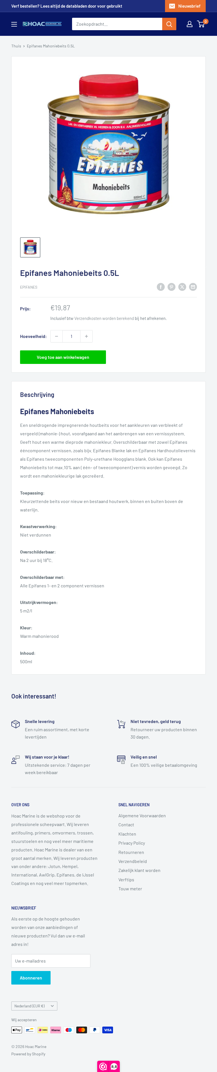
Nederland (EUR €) (29, 1005)
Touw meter (130, 888)
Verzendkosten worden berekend (104, 318)
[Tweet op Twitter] (182, 286)
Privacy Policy (131, 842)
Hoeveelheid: (33, 336)
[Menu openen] (14, 24)
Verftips (126, 879)
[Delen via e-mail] (193, 286)
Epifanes (28, 287)
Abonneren (31, 977)
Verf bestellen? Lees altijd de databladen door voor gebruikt (66, 5)
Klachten (127, 833)
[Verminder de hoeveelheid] (56, 336)
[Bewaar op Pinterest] (171, 286)
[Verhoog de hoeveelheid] (86, 336)
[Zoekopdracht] (169, 24)
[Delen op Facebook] (161, 286)
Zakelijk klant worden (139, 870)
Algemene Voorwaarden (142, 815)
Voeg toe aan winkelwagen (63, 357)
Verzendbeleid (132, 861)
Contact (126, 824)
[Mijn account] (189, 24)
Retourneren (131, 852)
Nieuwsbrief (189, 5)
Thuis (16, 45)
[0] (201, 24)
